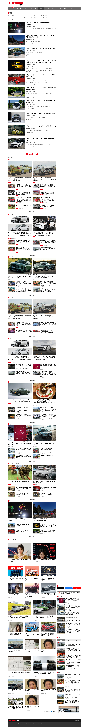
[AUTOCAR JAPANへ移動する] (9, 157)
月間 (77, 640)
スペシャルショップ (56, 8)
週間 (69, 640)
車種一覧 (71, 8)
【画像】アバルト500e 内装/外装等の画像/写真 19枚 (41, 126)
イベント (34, 84)
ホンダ (27, 43)
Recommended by (47, 711)
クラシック (33, 8)
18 (37, 153)
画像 (41, 8)
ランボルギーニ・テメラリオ (33, 71)
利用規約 (10, 723)
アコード (32, 146)
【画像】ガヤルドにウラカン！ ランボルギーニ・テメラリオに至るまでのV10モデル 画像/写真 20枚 (41, 61)
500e (32, 132)
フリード (32, 97)
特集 (48, 8)
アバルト (28, 132)
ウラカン (41, 70)
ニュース (19, 8)
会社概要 (34, 723)
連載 (65, 8)
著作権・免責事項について (27, 723)
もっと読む (32, 211)
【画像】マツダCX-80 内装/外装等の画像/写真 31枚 (40, 48)
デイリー (61, 640)
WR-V (31, 43)
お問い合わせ (40, 723)
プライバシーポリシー (17, 723)
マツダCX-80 (29, 56)
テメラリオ (46, 70)
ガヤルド (36, 70)
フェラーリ (28, 84)
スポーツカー (52, 70)
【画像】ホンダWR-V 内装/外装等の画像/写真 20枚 (40, 113)
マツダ (27, 54)
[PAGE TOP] (77, 720)
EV (11, 8)
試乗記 (26, 8)
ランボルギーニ (29, 70)
